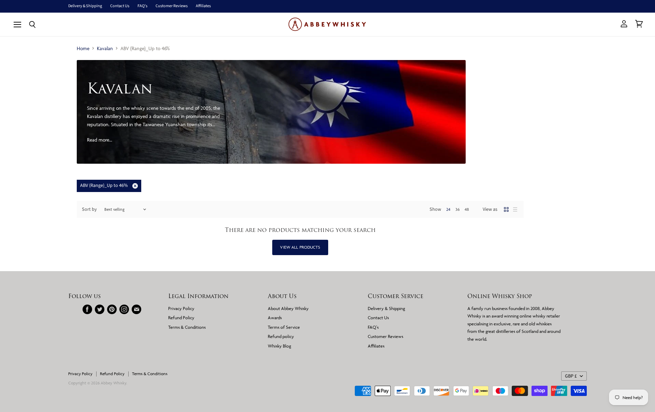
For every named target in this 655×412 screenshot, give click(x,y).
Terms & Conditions (187, 327)
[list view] (515, 209)
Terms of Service (284, 327)
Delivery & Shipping (85, 6)
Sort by (89, 209)
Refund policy (281, 336)
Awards (275, 317)
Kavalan (105, 48)
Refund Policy (181, 317)
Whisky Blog (279, 346)
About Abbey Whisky (288, 308)
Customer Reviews (172, 6)
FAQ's (142, 6)
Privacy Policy (181, 308)
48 (467, 209)
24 (448, 209)
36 (457, 209)
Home (83, 48)
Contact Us (119, 6)
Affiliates (203, 6)
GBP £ (571, 376)
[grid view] (506, 209)
